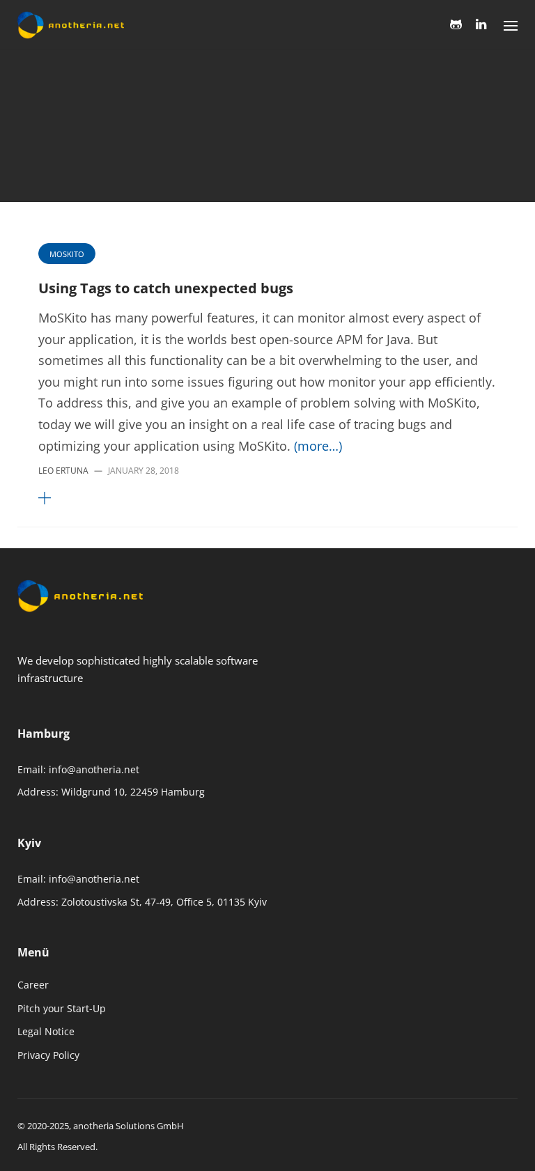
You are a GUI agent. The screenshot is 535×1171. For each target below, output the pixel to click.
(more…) (318, 445)
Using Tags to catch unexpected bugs (165, 288)
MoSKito (46, 94)
